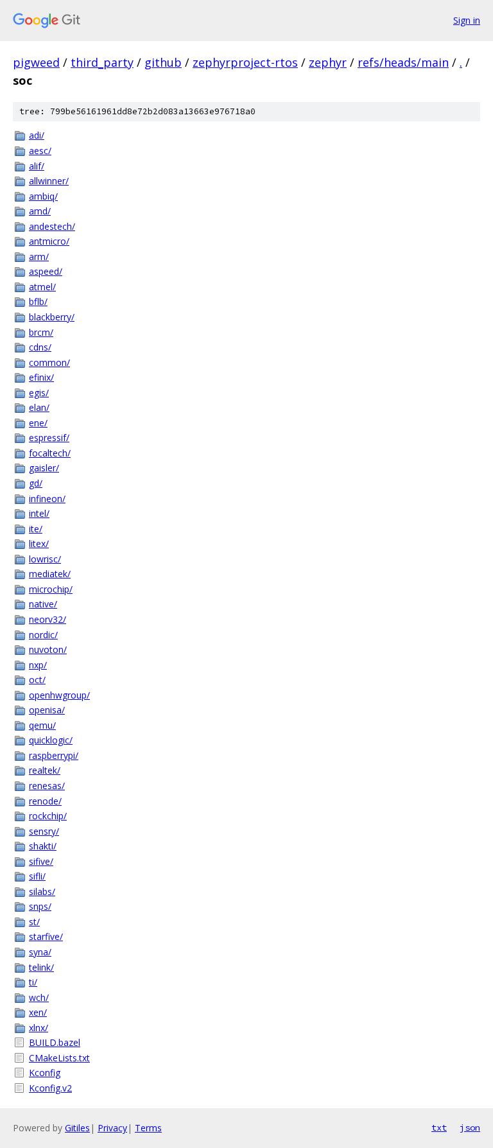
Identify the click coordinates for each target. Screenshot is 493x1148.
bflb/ (38, 301)
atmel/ (42, 287)
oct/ (37, 680)
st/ (34, 922)
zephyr (328, 62)
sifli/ (37, 876)
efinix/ (41, 377)
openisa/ (47, 710)
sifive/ (41, 861)
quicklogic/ (51, 740)
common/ (49, 362)
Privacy (112, 1128)
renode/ (45, 801)
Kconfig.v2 (50, 1088)
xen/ (38, 1012)
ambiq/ (43, 196)
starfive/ (46, 936)
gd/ (35, 483)
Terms (148, 1128)
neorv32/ (47, 619)
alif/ (36, 166)
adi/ (36, 135)
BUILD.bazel (54, 1042)
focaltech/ (50, 453)
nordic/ (43, 635)
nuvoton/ (48, 649)
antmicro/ (49, 241)
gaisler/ (44, 468)
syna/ (40, 952)
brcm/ (41, 332)
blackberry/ (51, 317)
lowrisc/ (45, 559)
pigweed (36, 62)
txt (439, 1127)
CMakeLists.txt (59, 1058)
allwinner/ (49, 181)
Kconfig (44, 1072)
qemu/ (42, 725)
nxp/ (38, 665)
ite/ (35, 529)
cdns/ (40, 347)
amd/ (40, 211)
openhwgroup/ (59, 695)
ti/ (33, 982)
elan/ (39, 407)
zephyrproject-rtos (245, 62)
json (470, 1127)
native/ (43, 604)
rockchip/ (48, 816)
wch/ (39, 997)
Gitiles (77, 1128)
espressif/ (49, 437)
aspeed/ (45, 271)
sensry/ (44, 831)
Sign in (466, 20)
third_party (102, 62)
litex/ (39, 543)
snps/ (40, 906)
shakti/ (42, 846)
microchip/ (51, 589)
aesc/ (40, 150)
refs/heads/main (403, 62)
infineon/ (47, 498)
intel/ (39, 513)
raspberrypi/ (53, 755)
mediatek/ (50, 574)
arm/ (39, 256)
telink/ (41, 967)
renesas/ (47, 785)
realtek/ (44, 770)
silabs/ (42, 891)
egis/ (39, 393)
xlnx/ (38, 1028)
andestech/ (52, 226)
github (163, 62)
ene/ (38, 423)
